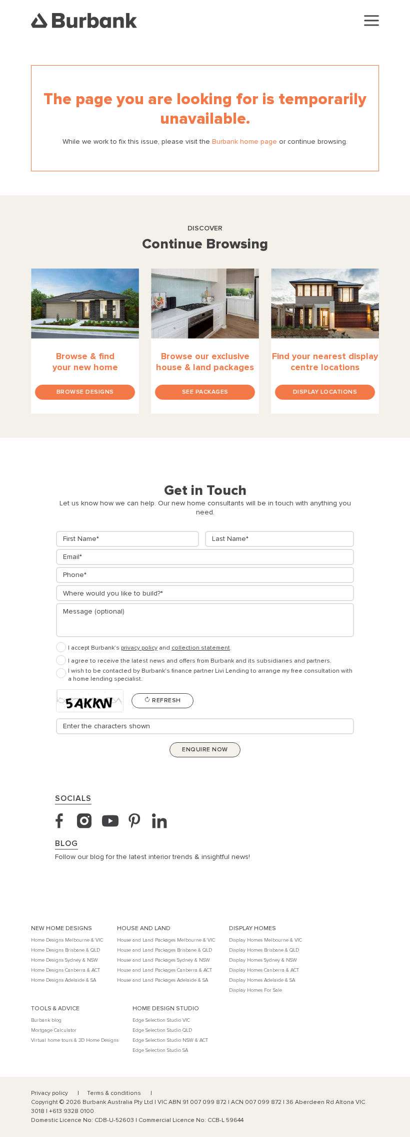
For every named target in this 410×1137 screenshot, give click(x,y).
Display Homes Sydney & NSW (263, 960)
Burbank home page (244, 141)
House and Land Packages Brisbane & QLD (164, 950)
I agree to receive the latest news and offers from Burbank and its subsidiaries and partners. (200, 661)
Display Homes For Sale (255, 990)
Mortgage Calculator (53, 1030)
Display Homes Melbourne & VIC (265, 940)
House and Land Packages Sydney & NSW (163, 960)
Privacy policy (50, 1093)
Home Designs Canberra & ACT (65, 970)
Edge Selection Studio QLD (162, 1030)
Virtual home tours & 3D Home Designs (74, 1040)
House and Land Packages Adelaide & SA (162, 980)
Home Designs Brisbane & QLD (65, 950)
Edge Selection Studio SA (160, 1050)
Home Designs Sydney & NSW (64, 960)
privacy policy (139, 648)
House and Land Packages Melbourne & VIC (166, 940)
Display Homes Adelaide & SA (262, 980)
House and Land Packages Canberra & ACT (164, 970)
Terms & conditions (114, 1093)
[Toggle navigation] (371, 20)
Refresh (165, 700)
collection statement (201, 648)
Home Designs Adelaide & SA (63, 980)
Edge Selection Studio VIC (161, 1020)
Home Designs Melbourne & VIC (67, 940)
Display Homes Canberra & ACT (264, 970)
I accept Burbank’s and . (150, 648)
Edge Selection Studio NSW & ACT (170, 1040)
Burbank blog (46, 1020)
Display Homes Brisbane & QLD (264, 950)
